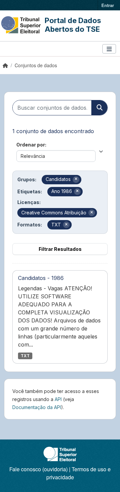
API (58, 399)
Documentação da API (36, 407)
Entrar (107, 5)
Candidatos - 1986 (41, 278)
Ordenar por (30, 144)
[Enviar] (99, 107)
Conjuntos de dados (36, 65)
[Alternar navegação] (109, 49)
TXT (25, 355)
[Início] (5, 65)
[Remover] (76, 179)
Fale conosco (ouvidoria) (38, 469)
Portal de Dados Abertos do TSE (73, 24)
